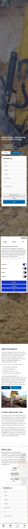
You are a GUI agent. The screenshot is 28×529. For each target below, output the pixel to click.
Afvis (14, 289)
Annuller (14, 198)
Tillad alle (14, 282)
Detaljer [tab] (14, 241)
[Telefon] (18, 525)
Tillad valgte (14, 286)
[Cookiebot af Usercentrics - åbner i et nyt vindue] (21, 238)
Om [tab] (23, 241)
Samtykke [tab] (5, 241)
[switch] (25, 268)
